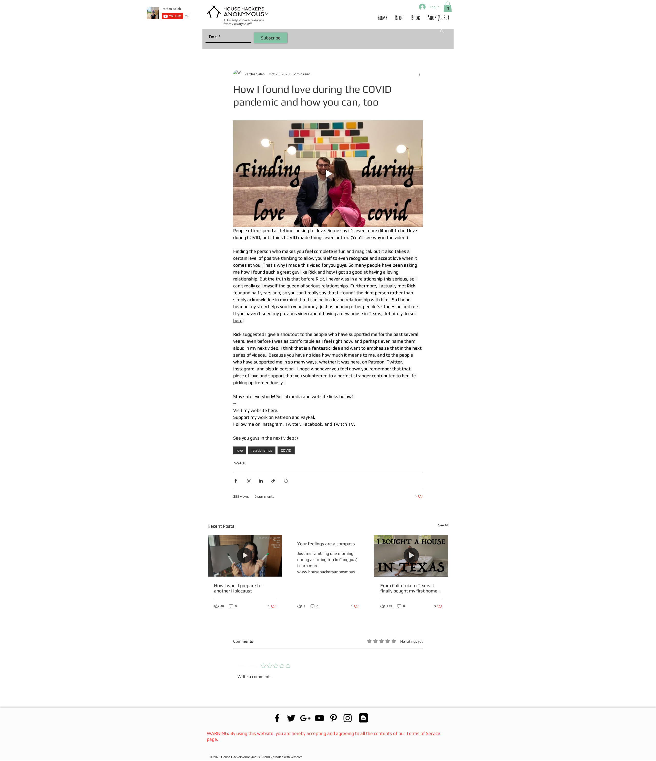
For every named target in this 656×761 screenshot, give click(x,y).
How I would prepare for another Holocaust (238, 588)
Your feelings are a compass (326, 543)
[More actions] (420, 74)
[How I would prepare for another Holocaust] (245, 555)
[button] (447, 7)
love (240, 450)
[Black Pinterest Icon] (333, 718)
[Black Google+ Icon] (305, 718)
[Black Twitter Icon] (291, 718)
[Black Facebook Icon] (277, 718)
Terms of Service (423, 733)
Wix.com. (297, 757)
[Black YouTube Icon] (319, 718)
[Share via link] (273, 480)
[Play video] (328, 173)
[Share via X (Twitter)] (248, 480)
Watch (239, 463)
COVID (286, 450)
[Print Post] (285, 480)
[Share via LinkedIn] (260, 480)
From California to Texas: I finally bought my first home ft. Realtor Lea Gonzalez (408, 588)
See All (443, 525)
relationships (261, 450)
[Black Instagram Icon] (347, 718)
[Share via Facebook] (235, 480)
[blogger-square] (363, 718)
